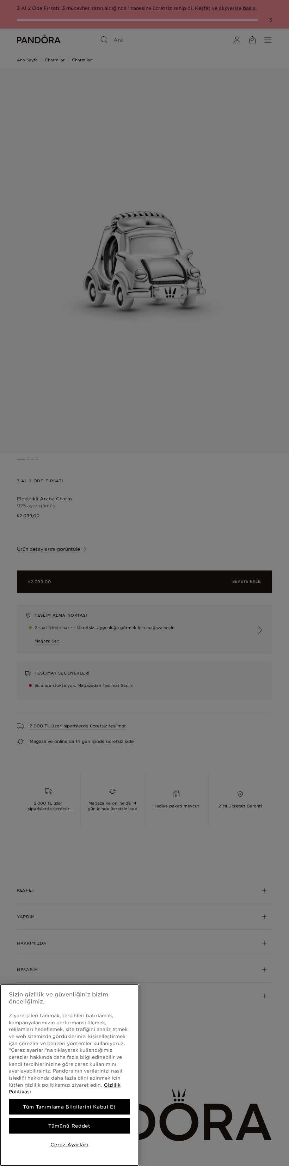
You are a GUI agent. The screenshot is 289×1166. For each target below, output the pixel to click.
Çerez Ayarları (69, 1144)
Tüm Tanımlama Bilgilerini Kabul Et (69, 1107)
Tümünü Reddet (69, 1126)
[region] (69, 1075)
